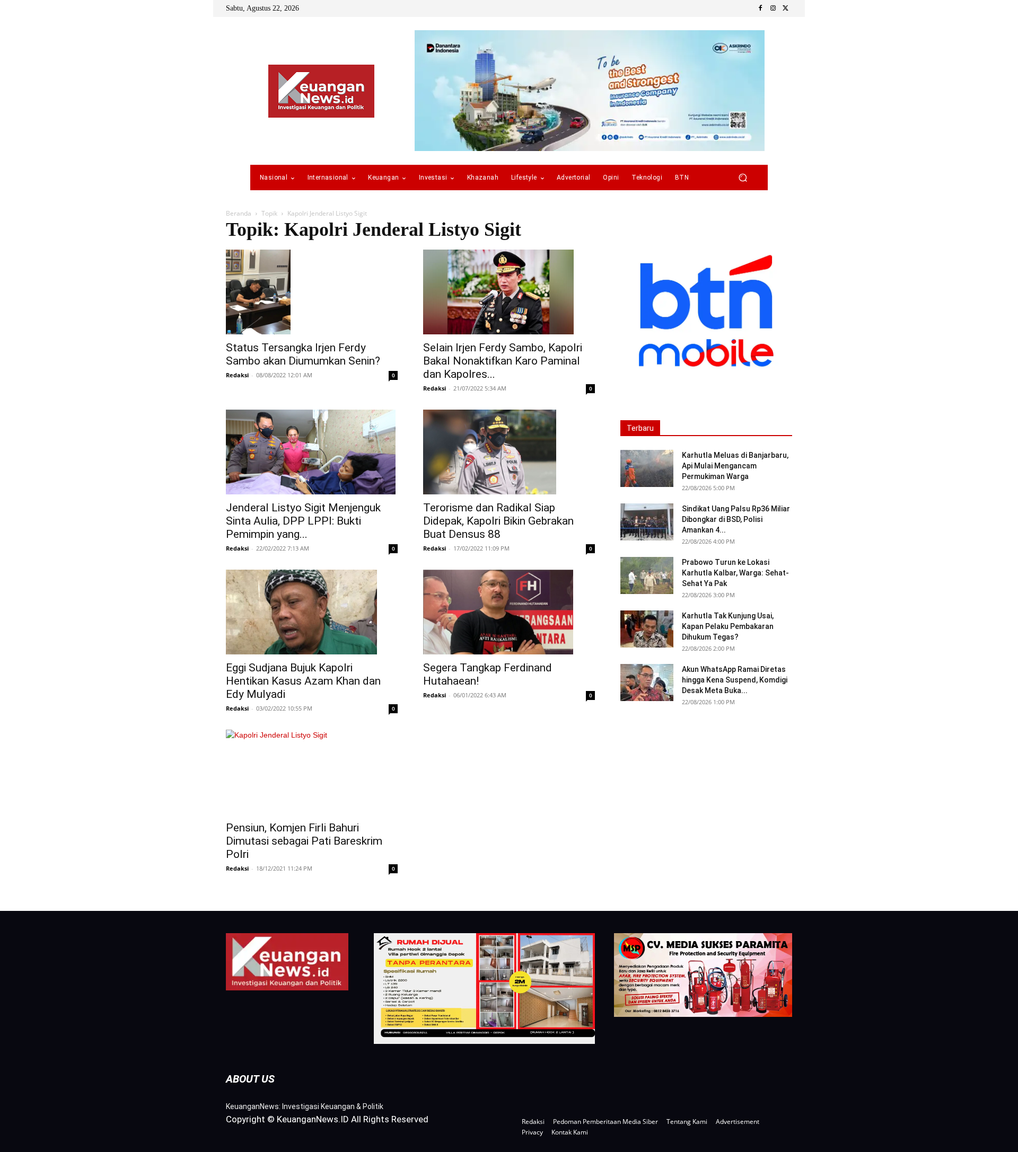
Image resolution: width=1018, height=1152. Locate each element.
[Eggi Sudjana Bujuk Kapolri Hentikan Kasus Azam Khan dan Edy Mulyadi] (312, 612)
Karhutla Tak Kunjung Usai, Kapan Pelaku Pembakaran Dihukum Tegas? (728, 626)
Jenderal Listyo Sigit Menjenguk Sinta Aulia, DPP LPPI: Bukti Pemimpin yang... (303, 520)
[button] (742, 177)
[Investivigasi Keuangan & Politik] (321, 91)
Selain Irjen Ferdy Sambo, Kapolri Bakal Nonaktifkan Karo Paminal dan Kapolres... (502, 360)
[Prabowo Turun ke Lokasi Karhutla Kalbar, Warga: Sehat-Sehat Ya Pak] (646, 575)
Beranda (238, 213)
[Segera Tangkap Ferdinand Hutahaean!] (509, 612)
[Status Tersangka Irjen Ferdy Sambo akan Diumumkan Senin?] (312, 292)
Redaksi (237, 375)
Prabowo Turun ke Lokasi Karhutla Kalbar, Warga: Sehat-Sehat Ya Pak (735, 573)
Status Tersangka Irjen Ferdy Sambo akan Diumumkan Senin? (303, 354)
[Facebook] (760, 8)
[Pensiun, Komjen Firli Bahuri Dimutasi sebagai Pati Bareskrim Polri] (312, 772)
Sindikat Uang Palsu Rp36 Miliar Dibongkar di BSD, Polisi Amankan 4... (736, 519)
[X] (785, 8)
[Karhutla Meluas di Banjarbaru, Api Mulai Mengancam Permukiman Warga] (646, 468)
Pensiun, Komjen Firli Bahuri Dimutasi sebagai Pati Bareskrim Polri (304, 841)
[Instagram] (773, 8)
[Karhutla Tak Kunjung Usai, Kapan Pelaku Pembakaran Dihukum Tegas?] (646, 629)
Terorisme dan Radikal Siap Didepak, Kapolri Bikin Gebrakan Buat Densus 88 (498, 520)
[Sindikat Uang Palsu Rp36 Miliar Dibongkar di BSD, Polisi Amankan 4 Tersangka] (646, 521)
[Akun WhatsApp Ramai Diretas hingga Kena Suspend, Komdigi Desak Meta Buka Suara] (646, 682)
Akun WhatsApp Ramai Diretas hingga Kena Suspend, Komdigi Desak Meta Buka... (734, 680)
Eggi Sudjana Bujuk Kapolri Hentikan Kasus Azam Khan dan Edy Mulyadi (303, 681)
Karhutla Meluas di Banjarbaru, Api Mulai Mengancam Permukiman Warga (735, 466)
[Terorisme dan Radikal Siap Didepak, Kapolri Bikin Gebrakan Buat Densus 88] (509, 452)
